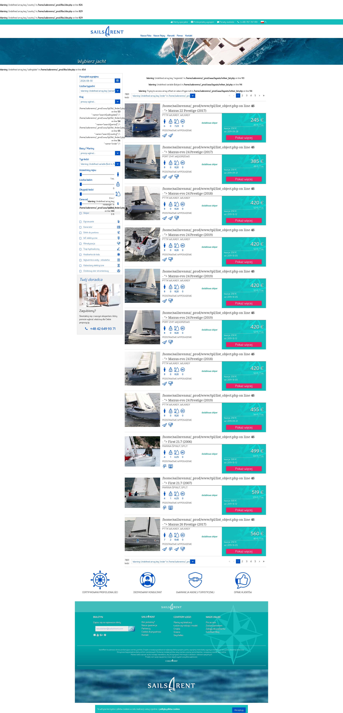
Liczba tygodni (87, 86)
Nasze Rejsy (159, 35)
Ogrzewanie (88, 221)
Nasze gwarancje (149, 625)
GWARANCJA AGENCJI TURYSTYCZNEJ (195, 592)
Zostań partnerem (214, 625)
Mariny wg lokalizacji (183, 622)
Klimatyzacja (89, 243)
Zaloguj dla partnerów (215, 628)
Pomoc (180, 35)
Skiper (86, 212)
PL (265, 21)
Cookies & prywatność (151, 631)
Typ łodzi (84, 159)
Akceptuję (239, 710)
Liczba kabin (85, 179)
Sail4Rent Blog (212, 631)
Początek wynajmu (89, 76)
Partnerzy (145, 628)
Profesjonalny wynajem (203, 21)
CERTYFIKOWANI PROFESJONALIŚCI (100, 592)
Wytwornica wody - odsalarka (96, 259)
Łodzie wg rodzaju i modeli (185, 625)
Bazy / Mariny (86, 148)
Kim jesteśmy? (148, 622)
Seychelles (178, 635)
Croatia (177, 628)
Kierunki (171, 35)
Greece (177, 631)
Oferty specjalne (180, 21)
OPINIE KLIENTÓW (243, 592)
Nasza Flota (145, 35)
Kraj (81, 96)
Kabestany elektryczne (93, 265)
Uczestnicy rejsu (87, 170)
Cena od (83, 199)
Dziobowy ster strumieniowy (96, 270)
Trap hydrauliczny (91, 248)
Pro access (211, 622)
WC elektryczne (90, 237)
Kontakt (188, 35)
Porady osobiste (226, 21)
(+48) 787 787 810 (249, 21)
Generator (87, 226)
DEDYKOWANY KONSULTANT (147, 592)
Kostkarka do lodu (91, 254)
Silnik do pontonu (91, 232)
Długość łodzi (86, 189)
